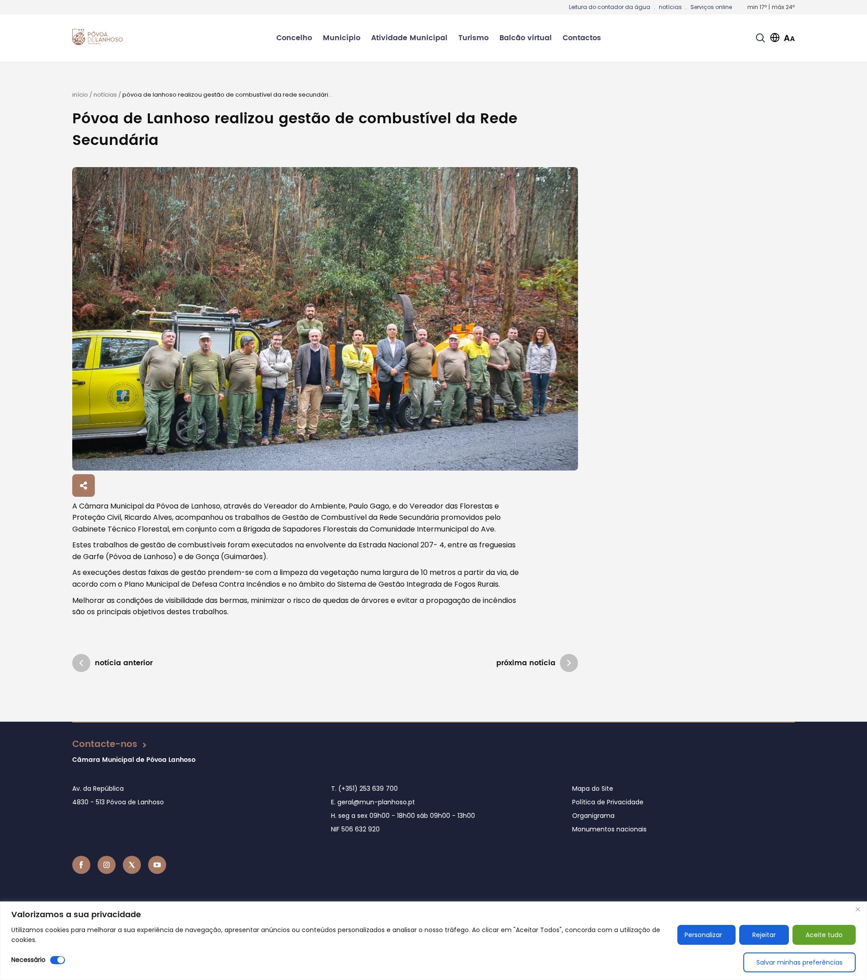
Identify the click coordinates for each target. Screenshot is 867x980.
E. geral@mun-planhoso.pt (373, 802)
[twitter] (132, 865)
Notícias (105, 94)
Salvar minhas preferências (799, 962)
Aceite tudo (824, 934)
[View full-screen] (325, 319)
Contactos (582, 38)
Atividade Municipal (409, 38)
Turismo (473, 38)
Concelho (294, 38)
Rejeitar (764, 934)
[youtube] (157, 865)
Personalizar (703, 934)
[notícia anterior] (81, 663)
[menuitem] (294, 38)
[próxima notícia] (569, 663)
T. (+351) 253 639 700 (364, 788)
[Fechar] (857, 909)
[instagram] (107, 865)
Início (80, 94)
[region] (433, 940)
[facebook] (81, 865)
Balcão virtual (525, 38)
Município (341, 38)
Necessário (28, 959)
